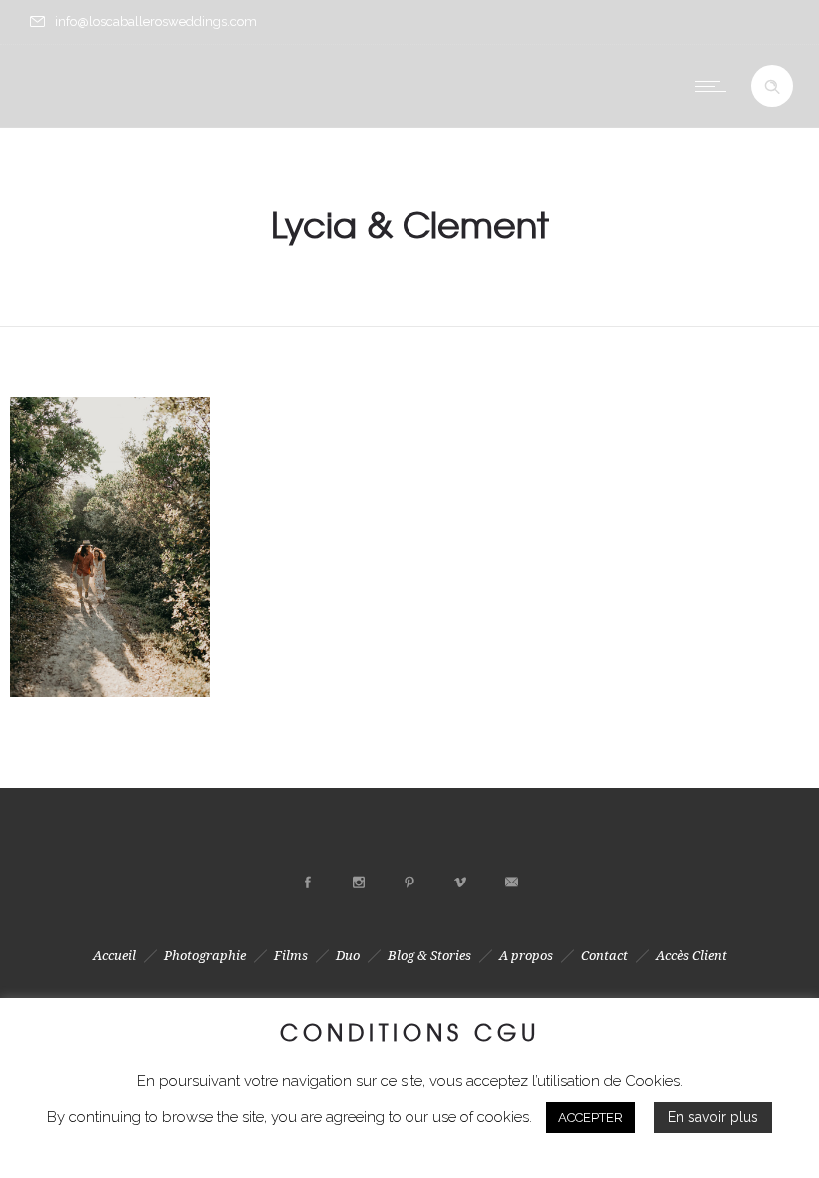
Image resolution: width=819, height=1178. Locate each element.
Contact (604, 955)
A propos (526, 955)
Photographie (205, 955)
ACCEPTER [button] (590, 1117)
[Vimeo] (460, 882)
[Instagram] (359, 882)
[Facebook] (308, 882)
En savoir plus (713, 1117)
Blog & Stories (429, 955)
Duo (348, 955)
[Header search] (772, 87)
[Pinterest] (409, 882)
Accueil (114, 955)
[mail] (511, 882)
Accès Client (691, 955)
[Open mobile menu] (715, 86)
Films (291, 955)
